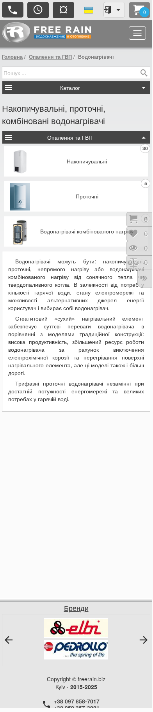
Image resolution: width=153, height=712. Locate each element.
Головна (12, 56)
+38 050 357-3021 (77, 708)
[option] (76, 639)
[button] (8, 640)
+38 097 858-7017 (77, 701)
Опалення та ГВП (50, 56)
